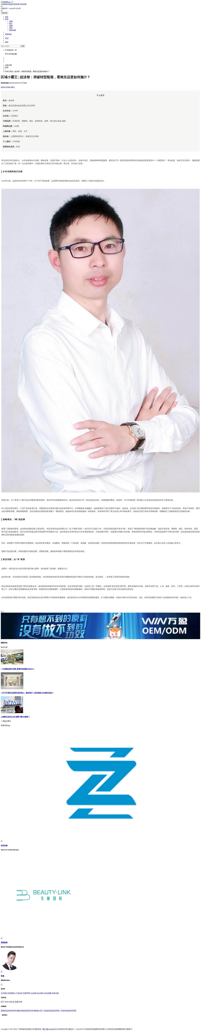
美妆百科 (8, 34)
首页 (6, 17)
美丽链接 (4, 942)
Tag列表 (33, 993)
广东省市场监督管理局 (67, 1010)
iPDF (7, 38)
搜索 (22, 46)
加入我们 (40, 993)
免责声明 (26, 993)
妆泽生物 (4, 845)
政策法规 (12, 30)
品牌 (11, 21)
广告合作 (19, 993)
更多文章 (55, 993)
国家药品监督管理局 (8, 1010)
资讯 (6, 19)
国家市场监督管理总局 (24, 1010)
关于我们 (4, 993)
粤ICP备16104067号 (49, 1029)
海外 (6, 42)
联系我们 (11, 993)
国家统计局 (38, 1010)
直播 (11, 26)
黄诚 (2, 976)
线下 (11, 23)
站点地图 (48, 993)
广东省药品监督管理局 (50, 1010)
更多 (9, 725)
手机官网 (22, 4)
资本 (11, 28)
